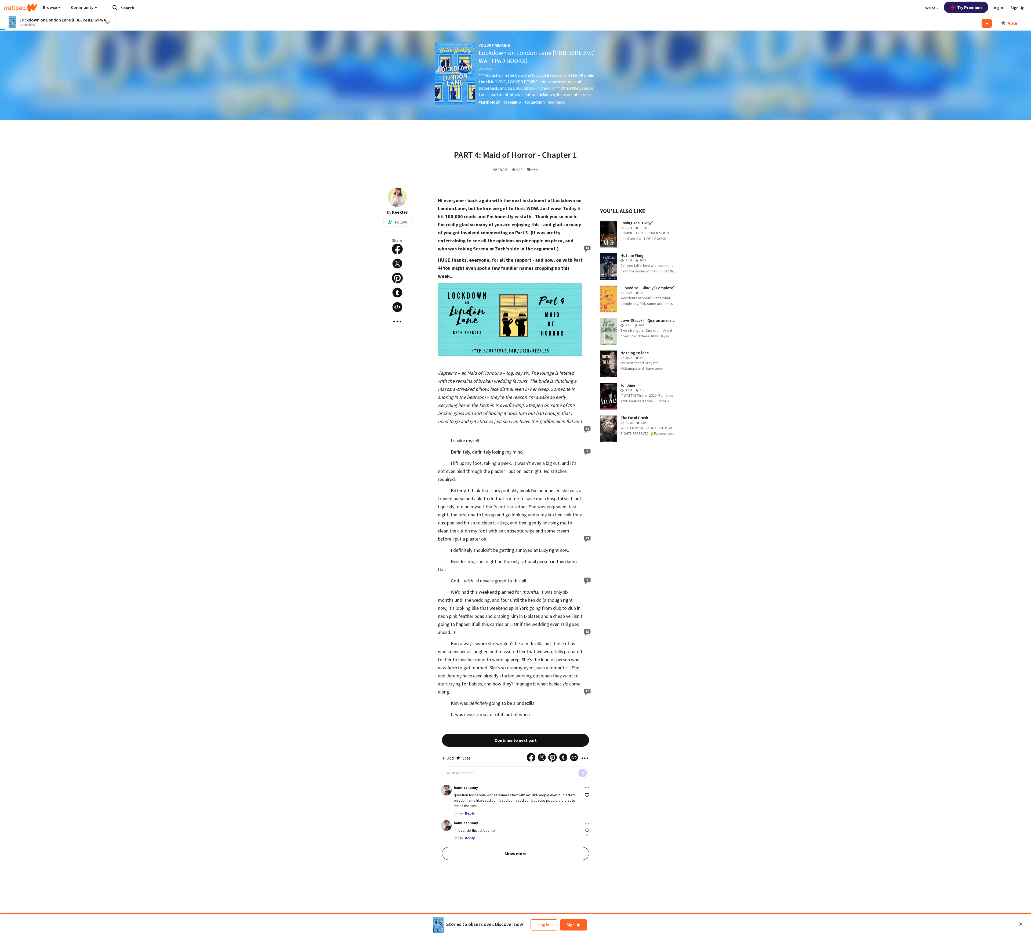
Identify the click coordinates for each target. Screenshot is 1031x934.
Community (82, 7)
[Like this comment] (587, 795)
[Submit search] (115, 7)
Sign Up (573, 924)
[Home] (20, 8)
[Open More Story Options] (397, 321)
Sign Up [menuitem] (1017, 7)
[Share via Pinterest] (397, 278)
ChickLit (485, 69)
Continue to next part (516, 740)
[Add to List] (987, 23)
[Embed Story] (397, 307)
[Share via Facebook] (397, 249)
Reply (470, 813)
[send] (582, 773)
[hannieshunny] (446, 790)
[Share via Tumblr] (397, 292)
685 (534, 169)
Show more (515, 853)
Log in (543, 924)
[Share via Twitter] (397, 263)
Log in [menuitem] (997, 7)
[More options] (587, 788)
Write (930, 7)
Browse (50, 7)
